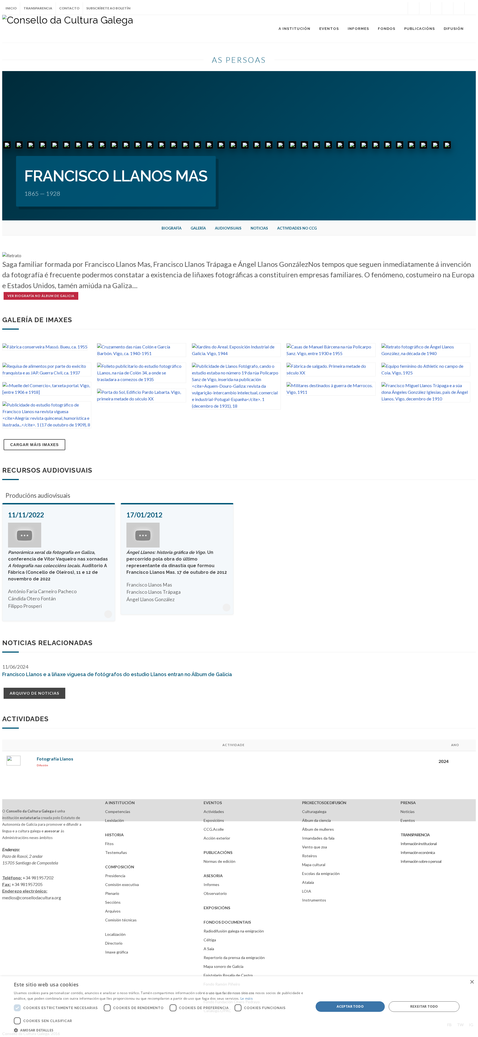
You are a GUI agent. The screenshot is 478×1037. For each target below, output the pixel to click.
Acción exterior (217, 838)
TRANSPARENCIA (415, 834)
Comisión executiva (122, 884)
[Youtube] (447, 8)
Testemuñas (116, 852)
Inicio (11, 8)
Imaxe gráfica (116, 952)
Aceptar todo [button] (350, 1006)
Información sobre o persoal (421, 861)
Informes (211, 884)
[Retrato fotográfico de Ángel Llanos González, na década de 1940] (425, 353)
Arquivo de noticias (34, 693)
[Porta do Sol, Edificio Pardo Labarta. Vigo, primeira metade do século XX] (141, 398)
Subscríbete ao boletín (108, 8)
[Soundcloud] (436, 8)
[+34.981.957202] (458, 8)
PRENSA (408, 802)
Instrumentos (314, 900)
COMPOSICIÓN (119, 866)
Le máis (246, 998)
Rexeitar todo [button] (424, 1006)
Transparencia (38, 8)
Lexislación (114, 820)
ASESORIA (213, 875)
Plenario (112, 893)
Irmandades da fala (318, 838)
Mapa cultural (313, 864)
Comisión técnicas (121, 920)
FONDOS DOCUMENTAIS (227, 922)
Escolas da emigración (321, 873)
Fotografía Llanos (55, 758)
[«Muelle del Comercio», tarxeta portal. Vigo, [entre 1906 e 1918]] (46, 392)
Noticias (259, 228)
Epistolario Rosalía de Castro (228, 975)
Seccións (113, 902)
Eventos (408, 820)
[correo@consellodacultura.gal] (470, 8)
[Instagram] (402, 8)
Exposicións (214, 820)
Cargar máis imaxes (34, 444)
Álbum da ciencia (316, 820)
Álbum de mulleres (318, 829)
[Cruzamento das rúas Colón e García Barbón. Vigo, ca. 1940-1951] (141, 353)
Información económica (418, 852)
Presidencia (115, 875)
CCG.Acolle (214, 829)
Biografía (171, 228)
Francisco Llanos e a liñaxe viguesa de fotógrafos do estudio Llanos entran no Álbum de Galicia (117, 674)
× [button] (472, 982)
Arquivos (113, 911)
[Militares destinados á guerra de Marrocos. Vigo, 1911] (330, 392)
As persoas (239, 59)
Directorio (114, 943)
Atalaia (308, 882)
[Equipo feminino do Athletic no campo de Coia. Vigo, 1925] (425, 372)
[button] (159, 1030)
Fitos (109, 843)
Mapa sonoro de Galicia (223, 966)
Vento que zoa (314, 847)
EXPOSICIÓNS (217, 907)
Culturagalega (314, 811)
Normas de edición (219, 861)
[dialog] (239, 1006)
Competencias (117, 811)
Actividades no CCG (297, 228)
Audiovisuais (228, 228)
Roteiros (309, 855)
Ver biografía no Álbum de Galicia (40, 296)
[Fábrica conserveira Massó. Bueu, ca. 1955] (45, 346)
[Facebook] (413, 8)
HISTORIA (114, 834)
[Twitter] (424, 8)
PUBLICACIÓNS (218, 852)
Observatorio (215, 893)
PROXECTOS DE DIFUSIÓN (324, 802)
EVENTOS (213, 802)
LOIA (306, 891)
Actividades (214, 811)
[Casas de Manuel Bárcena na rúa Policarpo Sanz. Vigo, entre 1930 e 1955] (330, 353)
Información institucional (419, 843)
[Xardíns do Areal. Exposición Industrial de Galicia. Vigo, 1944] (236, 353)
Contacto (69, 8)
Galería (198, 228)
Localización (115, 934)
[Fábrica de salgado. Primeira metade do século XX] (330, 372)
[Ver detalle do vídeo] (108, 614)
